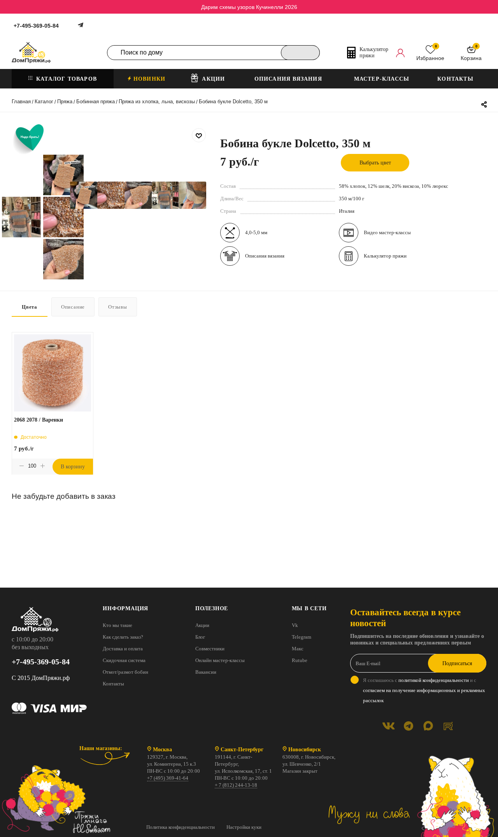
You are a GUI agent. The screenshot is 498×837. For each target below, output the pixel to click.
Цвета (29, 307)
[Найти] (300, 52)
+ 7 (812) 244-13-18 (236, 785)
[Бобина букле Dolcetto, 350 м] (83, 195)
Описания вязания (264, 256)
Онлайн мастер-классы (220, 660)
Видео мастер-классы (387, 232)
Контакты (113, 684)
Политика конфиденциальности (180, 827)
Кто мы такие (117, 625)
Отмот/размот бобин (125, 672)
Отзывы (117, 307)
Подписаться (457, 663)
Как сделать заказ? (123, 637)
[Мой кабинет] (400, 52)
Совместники (209, 649)
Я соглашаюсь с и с (424, 690)
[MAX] (428, 725)
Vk (295, 625)
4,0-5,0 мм (256, 232)
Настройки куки (243, 827)
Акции (202, 625)
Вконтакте (388, 725)
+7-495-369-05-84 (36, 26)
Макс (297, 649)
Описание (73, 307)
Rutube (299, 660)
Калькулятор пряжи (385, 256)
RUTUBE (448, 725)
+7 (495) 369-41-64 (167, 778)
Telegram (301, 637)
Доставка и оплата (123, 649)
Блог (200, 637)
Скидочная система (124, 660)
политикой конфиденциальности (433, 680)
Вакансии (205, 672)
